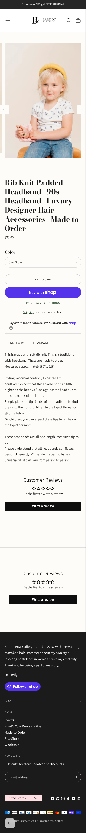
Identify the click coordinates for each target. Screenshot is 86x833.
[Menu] (8, 21)
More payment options (43, 302)
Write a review (43, 506)
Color (10, 252)
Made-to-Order (15, 732)
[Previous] (4, 109)
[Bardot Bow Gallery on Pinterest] (57, 799)
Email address (17, 772)
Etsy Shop (12, 738)
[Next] (81, 109)
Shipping (28, 312)
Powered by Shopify (51, 821)
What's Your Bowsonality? (23, 726)
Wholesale (12, 744)
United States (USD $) (21, 798)
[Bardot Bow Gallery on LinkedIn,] (78, 799)
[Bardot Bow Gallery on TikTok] (68, 799)
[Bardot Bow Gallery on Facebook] (52, 799)
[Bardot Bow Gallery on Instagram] (63, 799)
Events (9, 720)
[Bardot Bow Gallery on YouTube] (73, 799)
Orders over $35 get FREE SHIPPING (43, 4)
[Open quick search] (69, 21)
